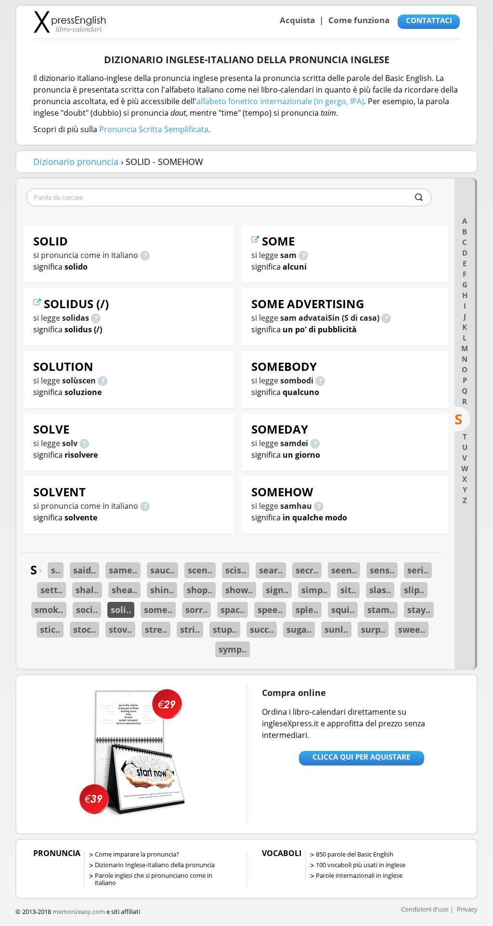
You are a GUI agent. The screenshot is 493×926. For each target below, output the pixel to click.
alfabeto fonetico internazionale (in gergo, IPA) (280, 101)
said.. (84, 570)
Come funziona (358, 20)
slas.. (380, 590)
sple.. (307, 609)
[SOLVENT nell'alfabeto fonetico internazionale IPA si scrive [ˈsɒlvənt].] (145, 506)
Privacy (467, 909)
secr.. (307, 570)
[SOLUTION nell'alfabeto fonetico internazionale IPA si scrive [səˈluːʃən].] (102, 380)
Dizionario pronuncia (75, 161)
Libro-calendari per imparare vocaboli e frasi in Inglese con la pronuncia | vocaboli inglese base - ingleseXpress (69, 22)
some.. (158, 609)
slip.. (414, 590)
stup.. (225, 629)
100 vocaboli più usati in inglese (360, 864)
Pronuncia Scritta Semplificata (153, 129)
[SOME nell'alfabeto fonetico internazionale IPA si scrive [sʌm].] (303, 255)
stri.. (190, 629)
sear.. (271, 570)
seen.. (344, 570)
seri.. (417, 570)
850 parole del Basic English (354, 854)
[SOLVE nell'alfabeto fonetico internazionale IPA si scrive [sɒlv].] (84, 443)
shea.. (124, 590)
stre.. (156, 629)
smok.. (49, 609)
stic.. (50, 629)
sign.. (277, 590)
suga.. (298, 629)
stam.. (380, 609)
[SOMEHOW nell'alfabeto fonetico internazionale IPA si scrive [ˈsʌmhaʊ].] (319, 506)
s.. (55, 570)
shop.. (199, 590)
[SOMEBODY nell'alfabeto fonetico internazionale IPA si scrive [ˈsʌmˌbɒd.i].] (320, 380)
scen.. (200, 570)
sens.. (382, 570)
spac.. (233, 609)
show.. (239, 590)
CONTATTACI (429, 20)
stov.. (120, 629)
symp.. (232, 649)
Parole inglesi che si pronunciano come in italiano (153, 879)
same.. (123, 570)
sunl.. (336, 629)
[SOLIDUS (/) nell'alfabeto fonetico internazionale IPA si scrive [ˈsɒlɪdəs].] (96, 318)
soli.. (121, 609)
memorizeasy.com (78, 911)
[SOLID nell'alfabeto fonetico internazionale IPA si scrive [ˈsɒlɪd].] (145, 255)
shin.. (162, 590)
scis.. (235, 570)
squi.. (342, 609)
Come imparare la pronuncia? (137, 854)
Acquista (297, 20)
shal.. (87, 590)
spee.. (270, 609)
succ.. (261, 629)
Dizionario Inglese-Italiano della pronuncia (155, 864)
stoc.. (84, 629)
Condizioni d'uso (425, 909)
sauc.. (162, 570)
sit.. (348, 590)
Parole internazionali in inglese (359, 875)
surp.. (373, 629)
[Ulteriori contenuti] (38, 304)
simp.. (314, 590)
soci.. (87, 609)
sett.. (51, 590)
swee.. (411, 629)
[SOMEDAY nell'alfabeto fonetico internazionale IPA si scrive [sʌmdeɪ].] (315, 443)
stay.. (418, 609)
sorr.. (196, 609)
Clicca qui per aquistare (361, 757)
